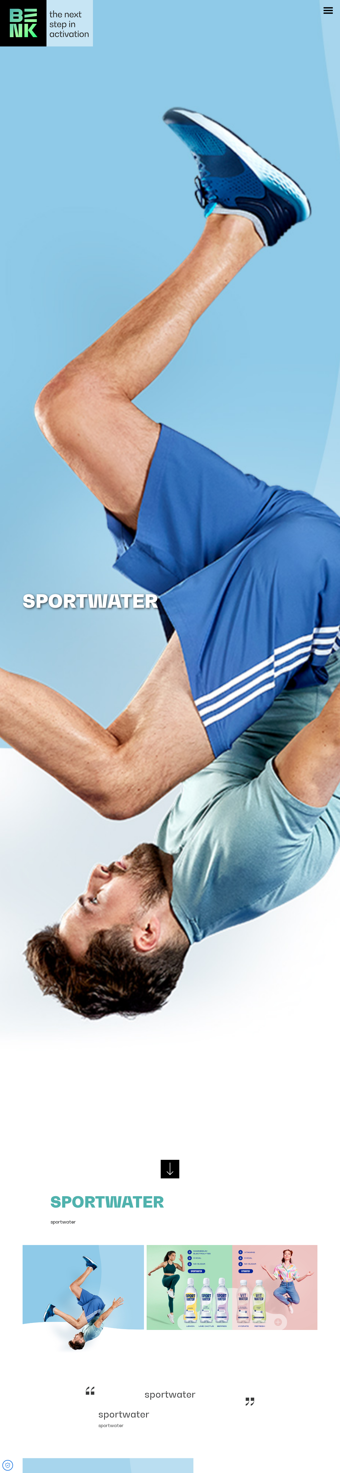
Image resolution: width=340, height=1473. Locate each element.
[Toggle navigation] (328, 10)
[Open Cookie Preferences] (7, 1465)
